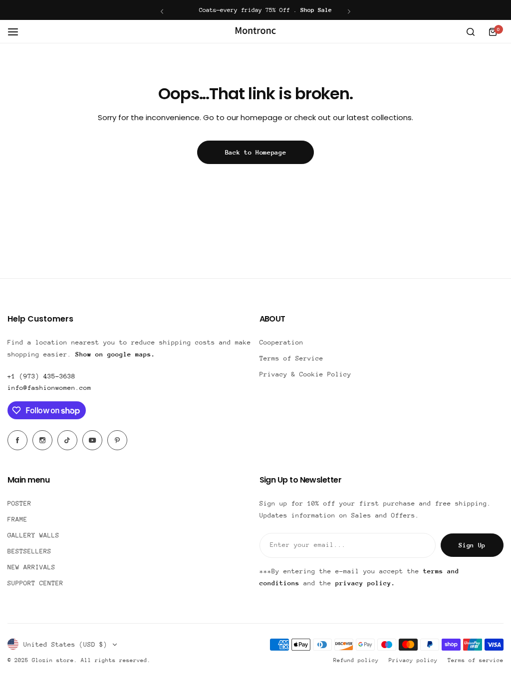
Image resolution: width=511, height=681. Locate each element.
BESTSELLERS (29, 551)
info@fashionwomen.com (49, 387)
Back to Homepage (255, 152)
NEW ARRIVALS (31, 567)
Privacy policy (413, 660)
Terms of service (476, 660)
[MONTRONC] (255, 31)
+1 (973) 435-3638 (41, 376)
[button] (162, 11)
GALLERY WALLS (33, 535)
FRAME (17, 519)
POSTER (19, 503)
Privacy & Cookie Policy (305, 374)
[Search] (471, 32)
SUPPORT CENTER (35, 583)
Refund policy (356, 660)
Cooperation (281, 342)
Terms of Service (291, 358)
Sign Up (472, 545)
